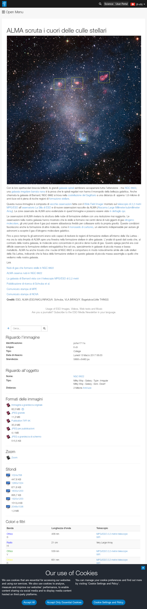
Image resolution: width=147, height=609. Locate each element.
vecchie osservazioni (61, 203)
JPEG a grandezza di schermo (26, 436)
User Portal (122, 3)
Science (109, 3)
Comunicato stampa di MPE (22, 288)
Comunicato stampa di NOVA (22, 294)
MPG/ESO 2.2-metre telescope (111, 533)
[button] (23, 409)
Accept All (29, 602)
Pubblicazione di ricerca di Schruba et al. (28, 283)
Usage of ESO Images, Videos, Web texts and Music (74, 308)
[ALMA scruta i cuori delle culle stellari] (74, 110)
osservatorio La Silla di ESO (36, 207)
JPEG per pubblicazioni (22, 428)
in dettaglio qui (117, 211)
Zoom (14, 457)
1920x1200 (17, 498)
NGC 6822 (130, 187)
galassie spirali (66, 187)
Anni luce (87, 387)
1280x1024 (17, 483)
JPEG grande (18, 412)
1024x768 (16, 475)
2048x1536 (17, 506)
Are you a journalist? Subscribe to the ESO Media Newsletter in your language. (74, 312)
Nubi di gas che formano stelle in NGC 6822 (30, 267)
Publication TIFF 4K (20, 420)
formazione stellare (59, 198)
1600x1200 (17, 490)
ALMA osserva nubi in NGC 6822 (24, 273)
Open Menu (14, 12)
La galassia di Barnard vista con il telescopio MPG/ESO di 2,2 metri (43, 278)
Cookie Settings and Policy (108, 602)
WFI (98, 537)
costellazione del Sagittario (82, 195)
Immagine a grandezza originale (26, 405)
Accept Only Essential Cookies (64, 602)
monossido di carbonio (81, 227)
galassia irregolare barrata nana (28, 191)
